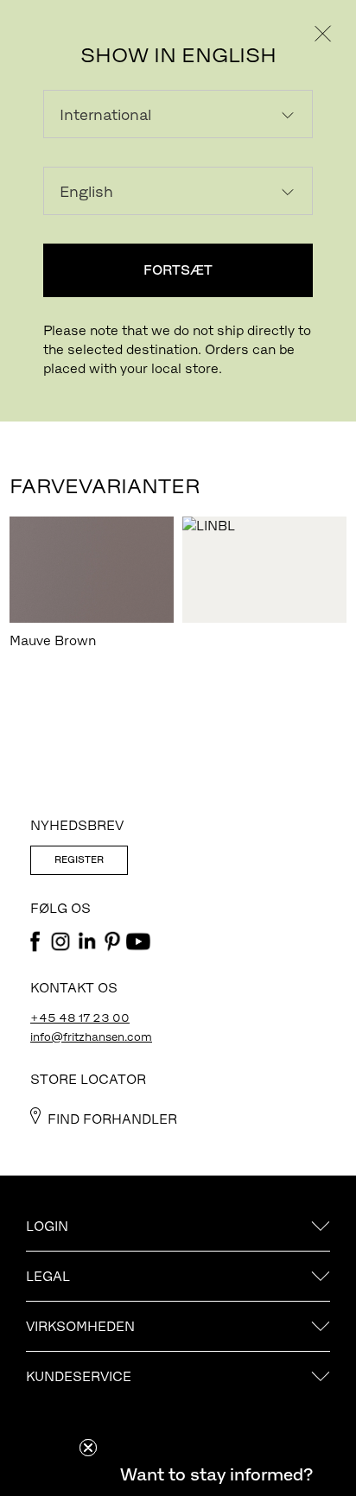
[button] (216, 1474)
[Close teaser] (88, 1447)
